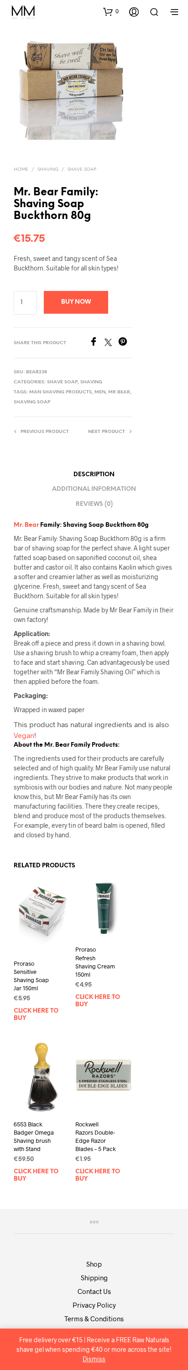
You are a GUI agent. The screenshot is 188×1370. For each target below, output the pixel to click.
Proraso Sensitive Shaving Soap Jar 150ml (31, 976)
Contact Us (94, 1291)
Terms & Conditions (94, 1318)
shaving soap (32, 402)
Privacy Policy (94, 1305)
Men (99, 392)
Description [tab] (94, 475)
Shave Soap (82, 169)
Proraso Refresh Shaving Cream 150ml (95, 962)
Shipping (94, 1277)
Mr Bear (119, 392)
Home (21, 169)
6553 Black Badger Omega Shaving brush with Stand (34, 1136)
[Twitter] (111, 343)
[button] (111, 11)
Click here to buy (36, 1014)
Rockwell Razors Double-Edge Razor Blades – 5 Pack (95, 1136)
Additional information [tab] (94, 489)
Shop (94, 1264)
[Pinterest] (125, 343)
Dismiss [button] (94, 1359)
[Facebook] (96, 343)
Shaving (47, 169)
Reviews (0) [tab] (94, 504)
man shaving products (60, 392)
